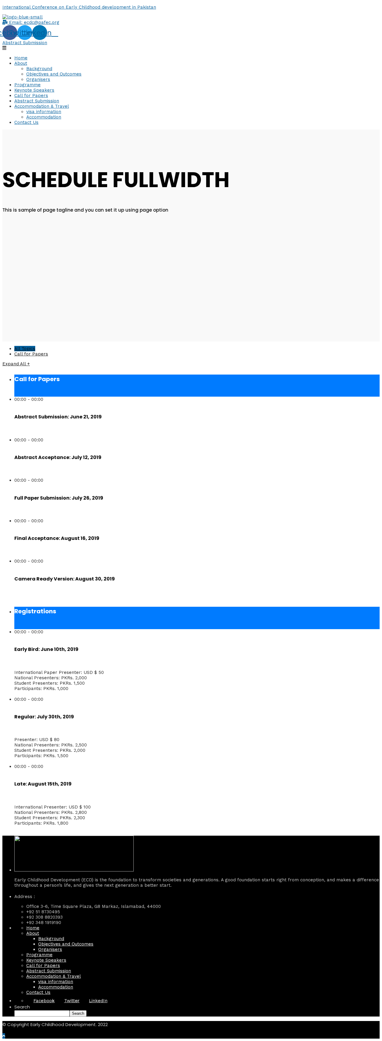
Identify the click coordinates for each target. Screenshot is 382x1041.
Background (39, 68)
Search (22, 1007)
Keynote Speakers (34, 90)
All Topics (24, 348)
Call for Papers (31, 95)
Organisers (38, 79)
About (20, 63)
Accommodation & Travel (41, 106)
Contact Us (26, 122)
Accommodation (43, 117)
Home (20, 58)
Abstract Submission (36, 101)
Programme (27, 84)
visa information (43, 111)
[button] (30, 22)
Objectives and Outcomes (53, 74)
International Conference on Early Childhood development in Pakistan (79, 7)
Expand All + (16, 363)
